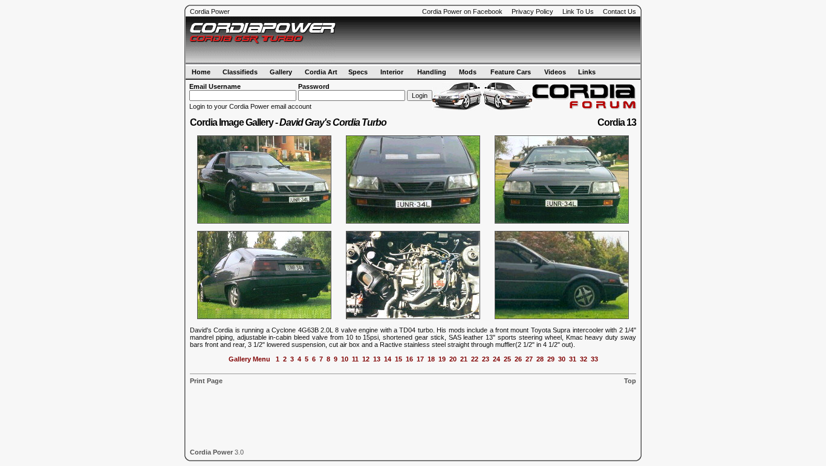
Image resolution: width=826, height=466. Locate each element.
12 (365, 359)
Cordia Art (321, 72)
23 (485, 359)
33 (594, 359)
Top (630, 380)
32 (583, 359)
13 (376, 359)
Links (587, 72)
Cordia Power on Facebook (462, 11)
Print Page (206, 380)
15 (398, 359)
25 (507, 359)
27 (529, 359)
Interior (391, 72)
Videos (555, 72)
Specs (358, 72)
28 (540, 359)
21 (463, 359)
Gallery (281, 72)
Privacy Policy (532, 11)
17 (420, 359)
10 (344, 359)
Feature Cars (510, 72)
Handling (431, 72)
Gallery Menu (249, 359)
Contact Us (619, 11)
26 (518, 359)
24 (496, 359)
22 (474, 359)
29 (550, 359)
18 (431, 359)
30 (561, 359)
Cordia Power (210, 11)
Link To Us (578, 11)
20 (453, 359)
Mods (467, 72)
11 (355, 359)
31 (572, 359)
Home (201, 72)
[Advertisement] (495, 40)
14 (387, 359)
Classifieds (240, 72)
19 (442, 359)
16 (409, 359)
